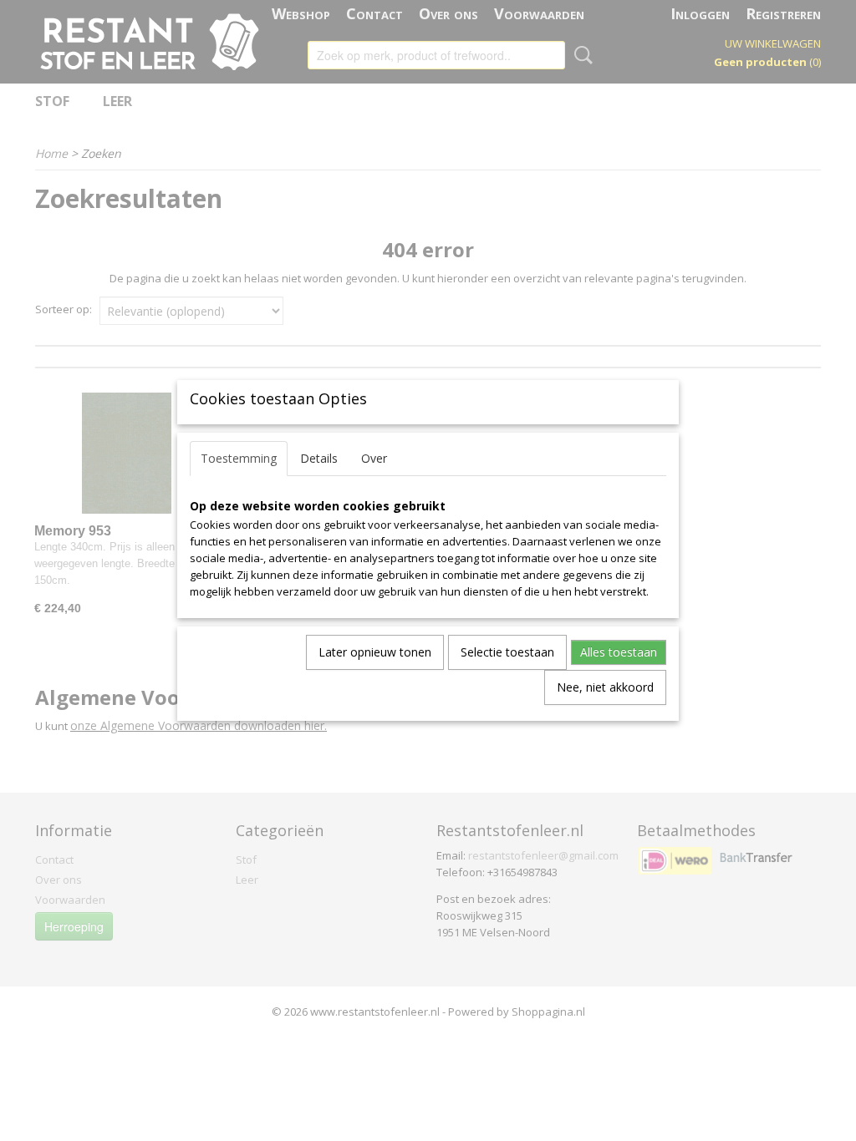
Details (319, 458)
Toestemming (239, 458)
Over (374, 458)
